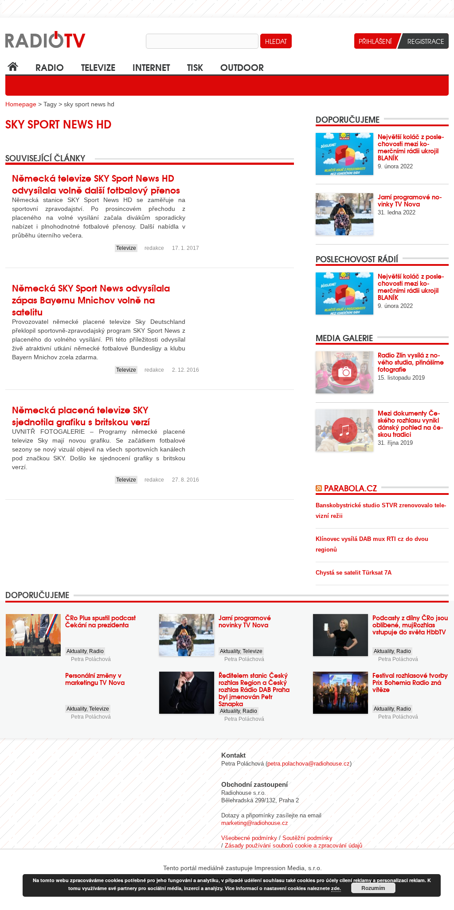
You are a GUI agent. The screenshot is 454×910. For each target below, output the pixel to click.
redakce (154, 248)
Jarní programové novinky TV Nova (410, 200)
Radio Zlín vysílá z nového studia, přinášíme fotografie (411, 362)
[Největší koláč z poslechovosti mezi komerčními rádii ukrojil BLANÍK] (344, 154)
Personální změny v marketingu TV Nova (95, 678)
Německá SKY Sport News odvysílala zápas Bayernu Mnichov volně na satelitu (91, 299)
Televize (98, 67)
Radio (49, 67)
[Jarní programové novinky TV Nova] (344, 214)
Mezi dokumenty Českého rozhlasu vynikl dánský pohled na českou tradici (410, 423)
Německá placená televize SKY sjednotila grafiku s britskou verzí (81, 415)
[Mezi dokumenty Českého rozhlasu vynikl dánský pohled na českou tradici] (344, 430)
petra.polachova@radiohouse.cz (308, 763)
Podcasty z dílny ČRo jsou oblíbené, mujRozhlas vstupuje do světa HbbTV (410, 625)
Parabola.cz (350, 488)
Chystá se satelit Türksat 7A (353, 572)
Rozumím (373, 888)
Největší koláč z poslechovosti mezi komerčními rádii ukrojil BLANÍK (411, 147)
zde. (336, 888)
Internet (151, 67)
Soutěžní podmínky (307, 838)
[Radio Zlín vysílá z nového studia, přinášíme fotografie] (344, 372)
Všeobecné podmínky (249, 838)
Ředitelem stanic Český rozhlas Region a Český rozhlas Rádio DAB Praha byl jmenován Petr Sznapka (254, 689)
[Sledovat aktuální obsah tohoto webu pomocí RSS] (320, 488)
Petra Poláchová (91, 659)
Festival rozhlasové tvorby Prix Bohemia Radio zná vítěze (410, 682)
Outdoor (242, 67)
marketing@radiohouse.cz (254, 823)
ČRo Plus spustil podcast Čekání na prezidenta (100, 621)
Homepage (20, 104)
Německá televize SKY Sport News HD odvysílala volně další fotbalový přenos (96, 183)
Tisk (195, 67)
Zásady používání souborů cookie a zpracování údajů (293, 845)
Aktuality (76, 651)
